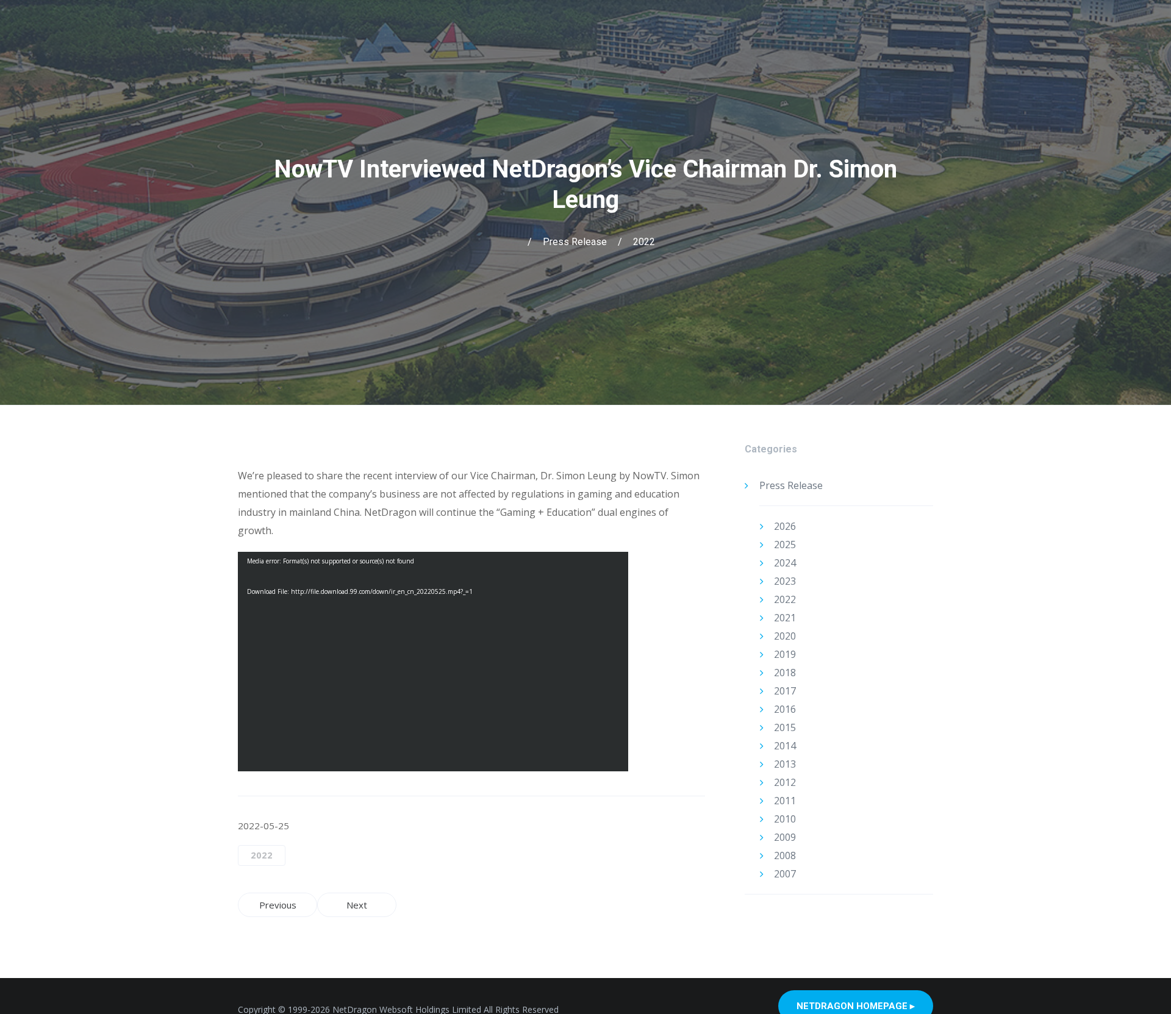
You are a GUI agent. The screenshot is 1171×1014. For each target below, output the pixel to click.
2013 (785, 764)
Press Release (575, 242)
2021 (785, 617)
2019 (785, 654)
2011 (785, 800)
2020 (785, 636)
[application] (433, 661)
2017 (785, 691)
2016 (785, 709)
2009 (785, 837)
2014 (785, 745)
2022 (644, 242)
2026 (785, 526)
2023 (785, 581)
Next (356, 905)
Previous (277, 905)
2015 (785, 727)
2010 (785, 819)
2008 (785, 855)
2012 (785, 782)
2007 (785, 873)
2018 (785, 672)
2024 (785, 562)
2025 (785, 544)
